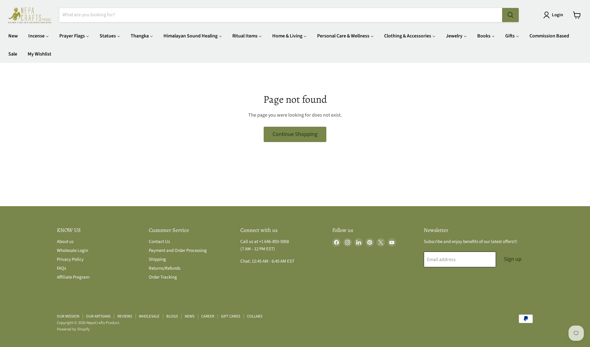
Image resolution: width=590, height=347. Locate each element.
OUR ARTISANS (98, 316)
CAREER (207, 316)
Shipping (157, 259)
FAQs (61, 268)
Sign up (512, 259)
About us (65, 241)
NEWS (190, 316)
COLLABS (254, 316)
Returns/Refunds (164, 268)
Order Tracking (163, 277)
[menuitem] (13, 35)
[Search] (510, 15)
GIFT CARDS (230, 316)
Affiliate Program (73, 277)
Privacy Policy (70, 259)
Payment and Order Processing (178, 250)
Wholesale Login (72, 250)
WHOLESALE (149, 316)
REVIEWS (124, 316)
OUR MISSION (68, 316)
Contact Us (159, 241)
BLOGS (172, 316)
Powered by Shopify (73, 329)
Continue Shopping (295, 134)
